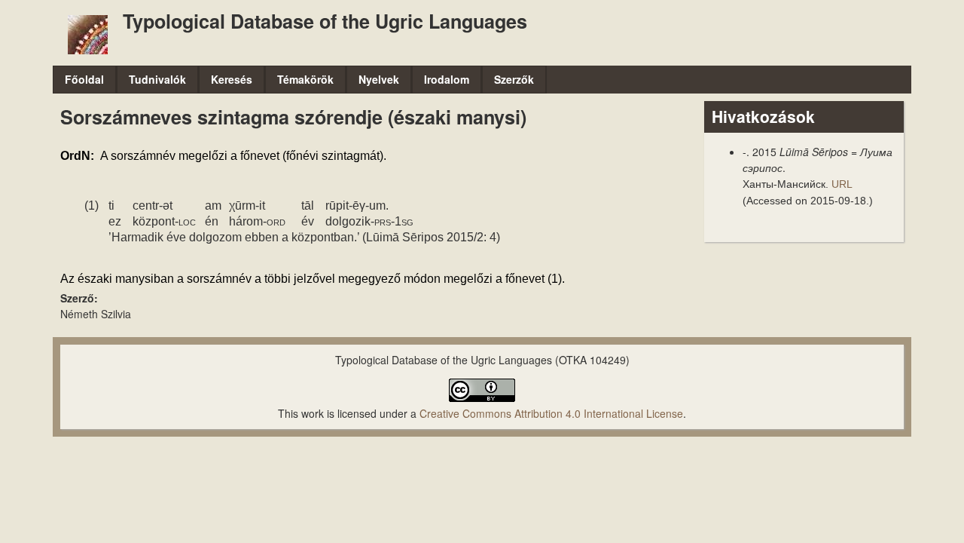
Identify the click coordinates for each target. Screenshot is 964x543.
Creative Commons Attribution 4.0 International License (551, 413)
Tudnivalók (157, 79)
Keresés (231, 79)
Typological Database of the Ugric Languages (325, 21)
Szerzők (514, 79)
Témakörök (305, 79)
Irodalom (446, 79)
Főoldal (84, 79)
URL (841, 184)
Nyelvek (378, 79)
